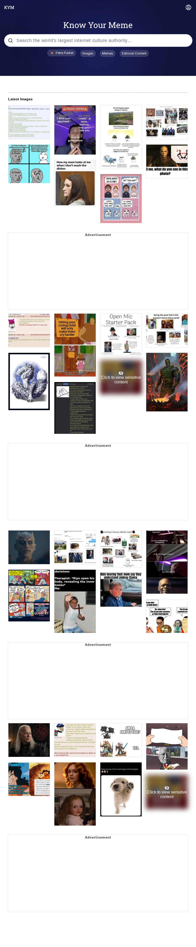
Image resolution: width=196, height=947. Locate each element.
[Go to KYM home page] (9, 7)
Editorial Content (134, 53)
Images (87, 53)
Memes (107, 53)
